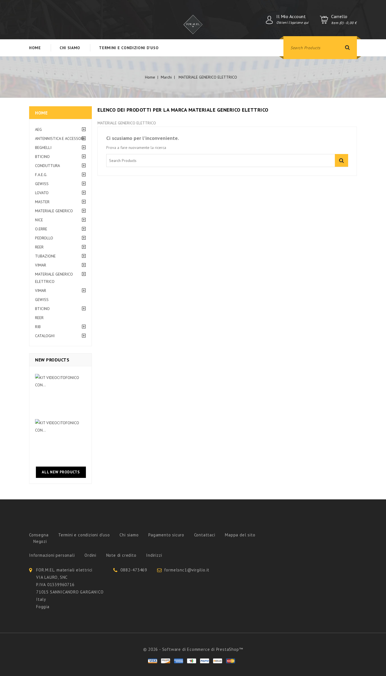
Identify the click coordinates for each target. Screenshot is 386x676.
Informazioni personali (52, 555)
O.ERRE (41, 228)
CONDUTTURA (47, 165)
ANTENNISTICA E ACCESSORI (59, 138)
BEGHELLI (43, 147)
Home (41, 113)
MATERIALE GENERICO (54, 210)
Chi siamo (70, 47)
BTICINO (42, 156)
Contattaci (204, 535)
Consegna (38, 535)
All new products (61, 472)
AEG (38, 129)
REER (39, 247)
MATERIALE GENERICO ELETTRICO (54, 278)
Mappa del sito (240, 535)
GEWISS (42, 183)
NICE (39, 219)
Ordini (90, 555)
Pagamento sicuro (166, 535)
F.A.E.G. (41, 174)
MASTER (42, 201)
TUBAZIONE (45, 256)
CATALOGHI (45, 335)
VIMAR (40, 265)
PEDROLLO (44, 237)
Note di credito (121, 555)
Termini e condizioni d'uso (129, 47)
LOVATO (42, 192)
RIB (38, 326)
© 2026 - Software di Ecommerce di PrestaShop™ (193, 649)
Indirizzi (154, 555)
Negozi (40, 541)
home (35, 47)
